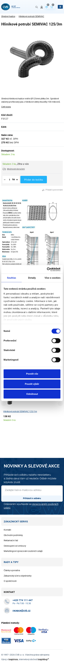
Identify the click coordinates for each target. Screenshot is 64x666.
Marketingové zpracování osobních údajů (23, 551)
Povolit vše (32, 373)
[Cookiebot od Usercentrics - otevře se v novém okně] (46, 269)
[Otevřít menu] (60, 7)
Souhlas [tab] (11, 277)
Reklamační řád (11, 540)
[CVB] (10, 7)
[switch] (56, 340)
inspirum (13, 659)
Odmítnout (32, 394)
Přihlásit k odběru (32, 498)
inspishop (43, 659)
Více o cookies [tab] (52, 277)
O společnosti (10, 581)
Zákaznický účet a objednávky (17, 575)
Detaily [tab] (32, 277)
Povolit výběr (32, 384)
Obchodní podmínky (13, 535)
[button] (13, 169)
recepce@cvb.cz (21, 610)
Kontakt (7, 529)
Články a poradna (12, 570)
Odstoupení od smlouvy (15, 545)
